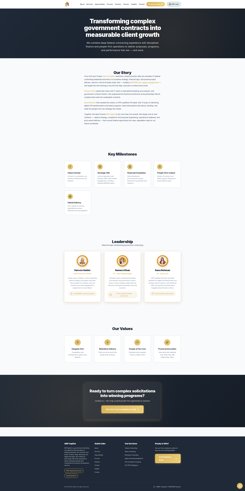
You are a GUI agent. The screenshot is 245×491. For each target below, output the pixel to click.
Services (89, 4)
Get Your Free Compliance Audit (121, 409)
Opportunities (100, 4)
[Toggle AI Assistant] (240, 486)
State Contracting (130, 451)
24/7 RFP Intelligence (131, 465)
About (82, 4)
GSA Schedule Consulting (133, 462)
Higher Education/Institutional (134, 458)
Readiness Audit (154, 4)
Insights (134, 4)
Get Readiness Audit (165, 458)
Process (110, 4)
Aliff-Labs (175, 4)
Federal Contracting (131, 448)
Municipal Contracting (131, 455)
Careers (126, 4)
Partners (118, 4)
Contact (142, 4)
